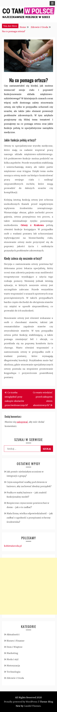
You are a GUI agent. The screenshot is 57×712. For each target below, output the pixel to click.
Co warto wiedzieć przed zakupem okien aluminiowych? (42, 399)
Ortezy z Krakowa (32, 225)
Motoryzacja (13, 665)
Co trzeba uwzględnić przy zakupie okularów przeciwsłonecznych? (16, 399)
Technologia (13, 671)
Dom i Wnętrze (14, 647)
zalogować (22, 422)
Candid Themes (32, 706)
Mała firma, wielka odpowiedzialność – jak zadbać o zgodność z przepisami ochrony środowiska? (30, 517)
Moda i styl (12, 659)
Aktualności (13, 634)
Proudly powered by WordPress (20, 701)
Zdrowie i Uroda (15, 678)
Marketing (12, 653)
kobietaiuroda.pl (13, 546)
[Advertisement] (28, 586)
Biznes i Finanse (15, 640)
